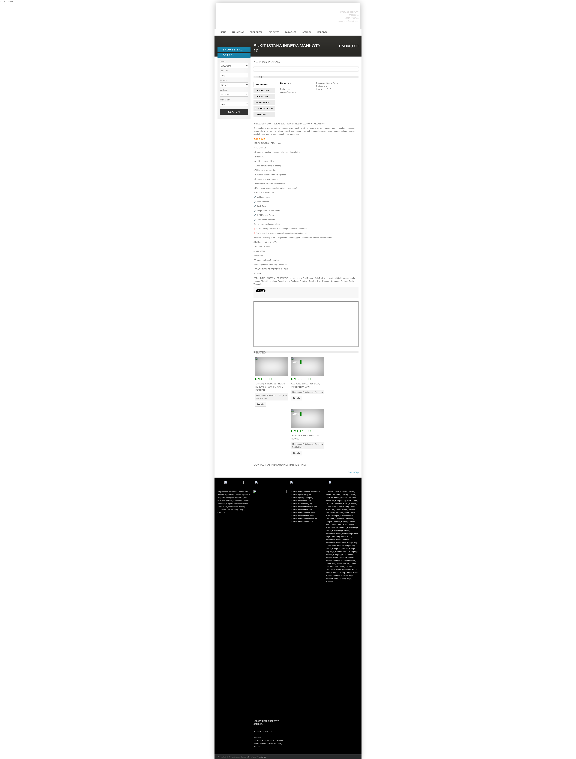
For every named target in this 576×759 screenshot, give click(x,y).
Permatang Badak (333, 533)
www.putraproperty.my (302, 503)
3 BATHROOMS (262, 90)
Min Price (223, 80)
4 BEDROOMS (261, 96)
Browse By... (232, 49)
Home (223, 32)
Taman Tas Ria (342, 563)
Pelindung (330, 500)
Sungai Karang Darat (346, 506)
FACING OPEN (262, 102)
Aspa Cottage (341, 509)
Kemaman (346, 569)
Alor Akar (352, 497)
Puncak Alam (352, 572)
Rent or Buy (224, 70)
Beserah (338, 503)
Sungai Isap (352, 542)
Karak (333, 524)
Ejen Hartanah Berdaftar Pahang (240, 18)
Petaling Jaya (347, 575)
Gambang (340, 518)
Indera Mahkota (340, 491)
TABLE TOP (260, 114)
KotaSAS (330, 503)
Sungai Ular (330, 506)
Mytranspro (263, 757)
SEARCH (228, 55)
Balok (345, 503)
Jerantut (336, 521)
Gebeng (352, 503)
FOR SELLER (290, 32)
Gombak (335, 572)
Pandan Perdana (333, 560)
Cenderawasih (346, 515)
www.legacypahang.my (303, 497)
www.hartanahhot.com (302, 509)
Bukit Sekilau (350, 512)
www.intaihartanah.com (303, 521)
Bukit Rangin (348, 524)
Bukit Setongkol (332, 515)
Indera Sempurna (333, 494)
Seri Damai (339, 566)
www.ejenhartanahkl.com (304, 512)
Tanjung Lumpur (348, 494)
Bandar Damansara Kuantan (340, 511)
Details (260, 404)
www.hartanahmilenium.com (305, 506)
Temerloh (349, 518)
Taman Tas (330, 563)
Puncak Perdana (333, 575)
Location (223, 61)
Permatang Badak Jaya (336, 542)
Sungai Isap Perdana (335, 545)
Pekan (351, 491)
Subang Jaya (345, 578)
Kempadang (340, 500)
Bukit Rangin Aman (340, 530)
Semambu (330, 518)
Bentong (344, 521)
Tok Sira (329, 497)
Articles (306, 32)
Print (257, 294)
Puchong (329, 581)
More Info (322, 32)
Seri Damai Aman (333, 569)
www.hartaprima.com (302, 500)
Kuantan (329, 491)
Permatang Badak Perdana (337, 539)
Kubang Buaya (340, 497)
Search (234, 112)
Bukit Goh (330, 509)
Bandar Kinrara (332, 578)
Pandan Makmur (348, 560)
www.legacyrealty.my (302, 494)
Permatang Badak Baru (341, 536)
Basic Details (261, 84)
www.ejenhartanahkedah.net (305, 518)
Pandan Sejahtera (346, 557)
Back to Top (352, 472)
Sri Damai (349, 566)
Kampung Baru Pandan (343, 554)
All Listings (238, 32)
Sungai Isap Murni (340, 548)
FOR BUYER (273, 32)
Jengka (329, 521)
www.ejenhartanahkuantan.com (306, 491)
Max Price (223, 90)
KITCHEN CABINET (264, 108)
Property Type (225, 99)
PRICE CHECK (256, 32)
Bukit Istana (352, 500)
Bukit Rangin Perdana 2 (336, 527)
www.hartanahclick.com (303, 515)
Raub (339, 524)
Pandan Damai (341, 551)
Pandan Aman (332, 557)
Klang (342, 572)
